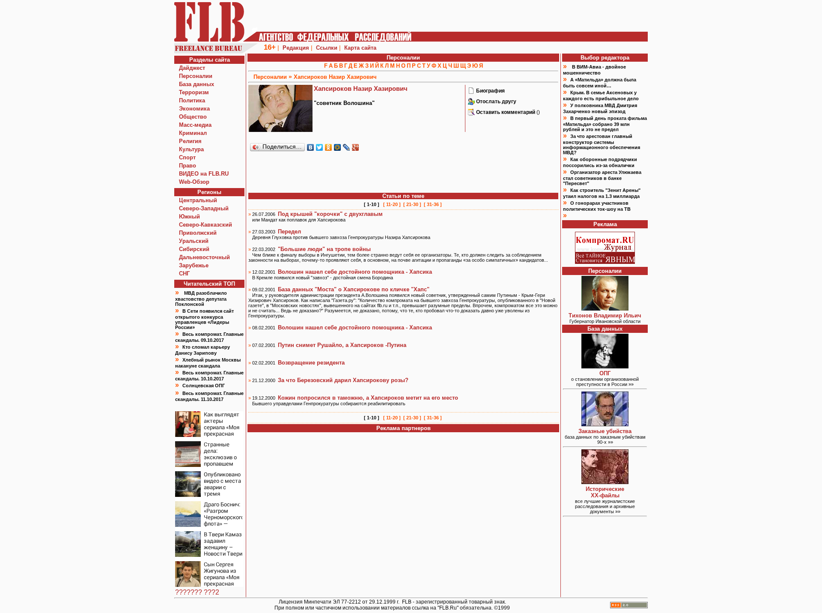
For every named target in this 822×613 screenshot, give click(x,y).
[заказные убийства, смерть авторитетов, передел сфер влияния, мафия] (604, 424)
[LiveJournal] (346, 147)
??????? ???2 (197, 592)
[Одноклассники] (328, 147)
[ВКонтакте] (310, 147)
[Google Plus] (355, 147)
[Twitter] (319, 147)
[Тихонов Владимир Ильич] (604, 308)
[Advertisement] (403, 172)
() (508, 112)
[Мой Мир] (337, 147)
